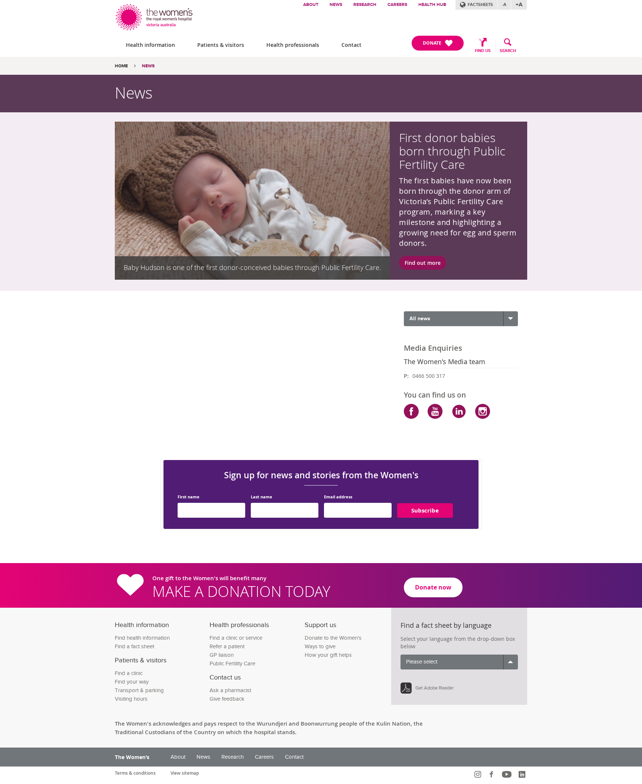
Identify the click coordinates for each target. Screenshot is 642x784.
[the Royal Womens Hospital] (155, 15)
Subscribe (425, 510)
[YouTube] (435, 411)
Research (364, 4)
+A (519, 4)
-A (504, 4)
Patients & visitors (220, 44)
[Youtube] (507, 774)
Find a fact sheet (134, 646)
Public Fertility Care (232, 663)
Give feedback (227, 699)
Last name (261, 497)
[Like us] (492, 774)
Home (121, 66)
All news (419, 318)
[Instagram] (482, 411)
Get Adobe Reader (434, 688)
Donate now (433, 587)
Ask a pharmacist (230, 690)
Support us (320, 625)
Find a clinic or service (236, 638)
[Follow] (478, 774)
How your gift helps (328, 655)
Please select (421, 662)
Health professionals (292, 44)
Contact (351, 44)
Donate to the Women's (333, 638)
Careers (397, 4)
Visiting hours (131, 699)
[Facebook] (411, 411)
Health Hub (432, 4)
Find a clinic (129, 673)
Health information (150, 44)
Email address (338, 497)
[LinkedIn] (458, 411)
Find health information (142, 638)
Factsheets (480, 4)
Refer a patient (227, 646)
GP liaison (222, 655)
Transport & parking (139, 690)
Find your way (132, 682)
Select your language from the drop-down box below (458, 642)
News (336, 4)
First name (189, 497)
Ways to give (320, 646)
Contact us (225, 677)
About (310, 4)
